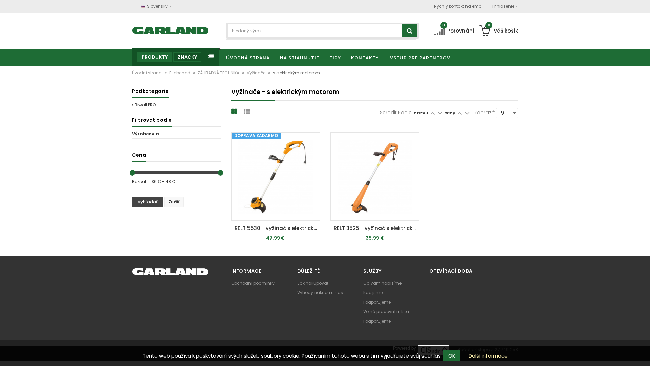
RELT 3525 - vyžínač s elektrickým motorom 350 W (376, 228)
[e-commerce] (170, 30)
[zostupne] (440, 112)
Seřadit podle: (396, 112)
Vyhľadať (147, 202)
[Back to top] (642, 353)
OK (451, 355)
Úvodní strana (147, 73)
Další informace (488, 355)
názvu (421, 112)
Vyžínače (256, 73)
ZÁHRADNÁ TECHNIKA (219, 73)
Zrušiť (174, 202)
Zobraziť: (484, 112)
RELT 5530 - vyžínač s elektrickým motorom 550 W (277, 228)
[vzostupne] (432, 112)
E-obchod (180, 73)
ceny (450, 112)
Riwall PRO (145, 105)
